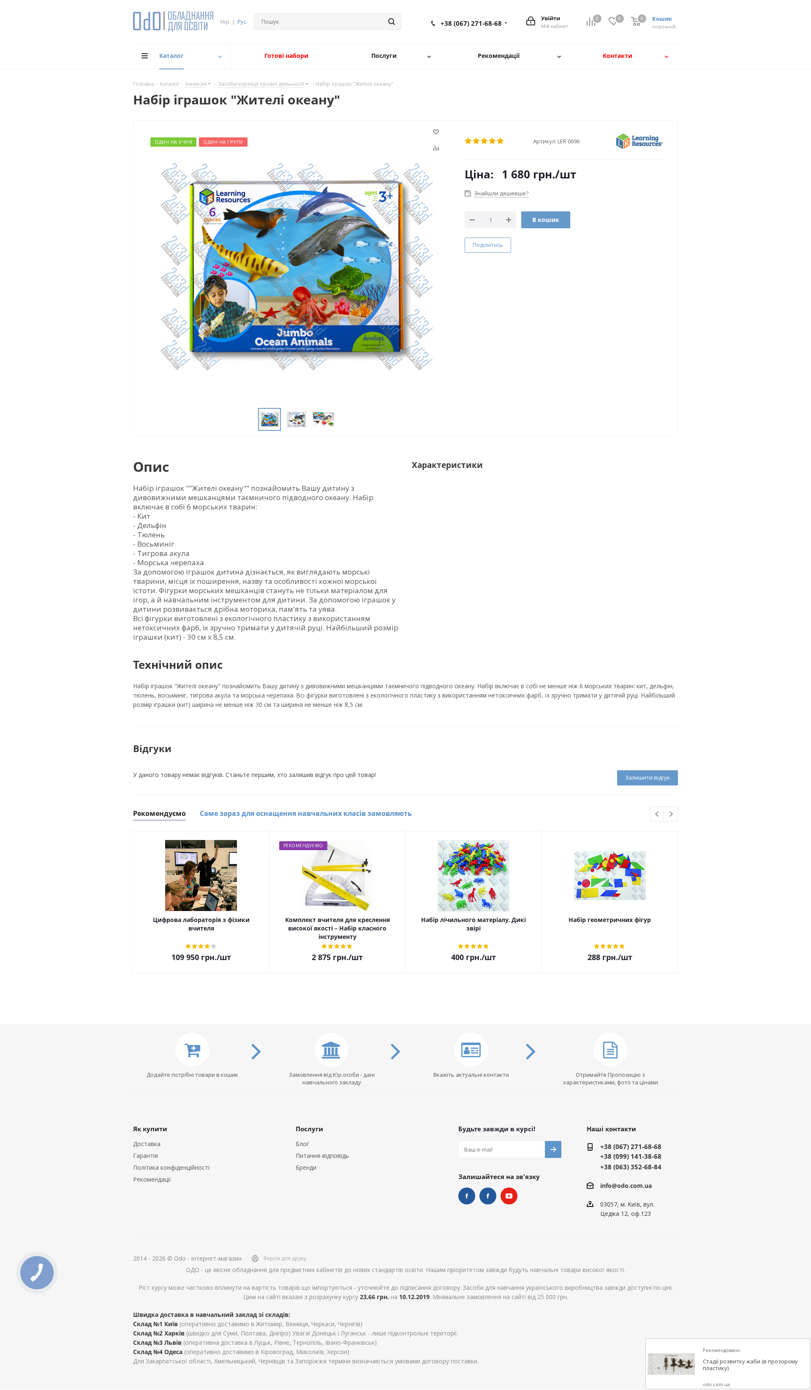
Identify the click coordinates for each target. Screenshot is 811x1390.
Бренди (306, 1167)
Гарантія (145, 1156)
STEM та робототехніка (466, 1196)
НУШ (487, 1196)
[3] (485, 141)
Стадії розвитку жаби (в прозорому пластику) (750, 1364)
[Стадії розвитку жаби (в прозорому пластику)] (671, 1364)
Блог (302, 1144)
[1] (469, 141)
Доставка (147, 1144)
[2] (477, 141)
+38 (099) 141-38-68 (630, 1156)
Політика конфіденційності (171, 1167)
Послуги (309, 1129)
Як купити (150, 1129)
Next (671, 814)
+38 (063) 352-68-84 (630, 1167)
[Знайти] (391, 21)
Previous (657, 814)
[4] (493, 141)
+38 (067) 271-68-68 (471, 23)
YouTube (509, 1196)
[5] (501, 141)
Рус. (242, 21)
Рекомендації (152, 1179)
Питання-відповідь (322, 1156)
